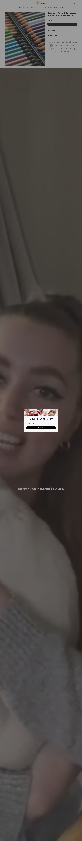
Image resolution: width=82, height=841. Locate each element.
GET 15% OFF (41, 427)
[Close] (56, 410)
